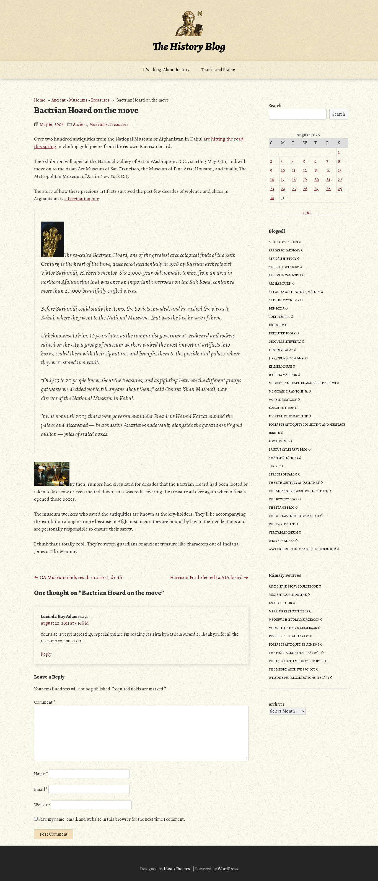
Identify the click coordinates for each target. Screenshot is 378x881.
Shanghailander (283, 458)
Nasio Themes (177, 869)
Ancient (58, 100)
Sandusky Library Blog (288, 449)
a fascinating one (81, 198)
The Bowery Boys (283, 499)
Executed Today (282, 333)
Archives (277, 704)
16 (272, 179)
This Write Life (282, 524)
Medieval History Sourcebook (294, 619)
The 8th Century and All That (294, 482)
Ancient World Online (288, 594)
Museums (78, 100)
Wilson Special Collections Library (299, 677)
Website (42, 805)
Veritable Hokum (283, 532)
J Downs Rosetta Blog (286, 358)
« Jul (306, 212)
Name (41, 774)
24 (283, 189)
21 (328, 179)
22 (340, 179)
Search (275, 106)
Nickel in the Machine (288, 416)
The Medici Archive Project (292, 669)
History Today (281, 350)
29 (340, 189)
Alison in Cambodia (285, 275)
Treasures (100, 100)
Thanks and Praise (218, 70)
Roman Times (279, 441)
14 (328, 170)
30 (272, 198)
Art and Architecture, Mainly (294, 292)
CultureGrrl (279, 317)
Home (39, 100)
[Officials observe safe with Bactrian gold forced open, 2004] (51, 484)
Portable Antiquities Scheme (294, 644)
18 (294, 179)
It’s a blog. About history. (166, 70)
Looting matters (283, 375)
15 (339, 170)
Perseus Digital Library (289, 636)
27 (316, 189)
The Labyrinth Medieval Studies (296, 661)
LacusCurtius (280, 603)
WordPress (228, 869)
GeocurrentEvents (285, 341)
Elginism (276, 325)
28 (328, 189)
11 (293, 170)
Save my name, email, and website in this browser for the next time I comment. (111, 819)
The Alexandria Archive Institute (298, 491)
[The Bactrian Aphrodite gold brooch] (52, 255)
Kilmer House (280, 366)
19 (305, 179)
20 (316, 179)
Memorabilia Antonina (288, 391)
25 (294, 189)
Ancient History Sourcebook (293, 586)
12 (305, 170)
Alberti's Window (284, 267)
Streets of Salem (283, 474)
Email (41, 789)
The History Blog (189, 46)
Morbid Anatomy (283, 399)
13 (316, 170)
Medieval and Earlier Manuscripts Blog (302, 383)
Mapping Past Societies (288, 611)
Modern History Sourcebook (293, 628)
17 (282, 179)
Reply (46, 654)
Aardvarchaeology (284, 250)
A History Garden (283, 242)
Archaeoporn (280, 283)
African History (282, 258)
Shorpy (275, 466)
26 (305, 189)
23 (272, 189)
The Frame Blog (281, 507)
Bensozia (276, 308)
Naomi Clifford (281, 408)
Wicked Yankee (281, 541)
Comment (44, 702)
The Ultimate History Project (294, 516)
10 (283, 170)
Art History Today (284, 300)
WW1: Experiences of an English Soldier (302, 549)
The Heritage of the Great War (294, 653)
